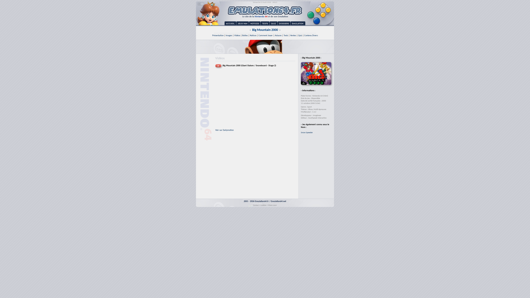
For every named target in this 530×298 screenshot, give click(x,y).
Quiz (300, 35)
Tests (286, 35)
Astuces (278, 35)
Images (229, 35)
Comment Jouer (266, 35)
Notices (253, 35)
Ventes (293, 35)
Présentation (218, 35)
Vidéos (237, 35)
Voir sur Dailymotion (224, 130)
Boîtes (245, 35)
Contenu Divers (311, 35)
